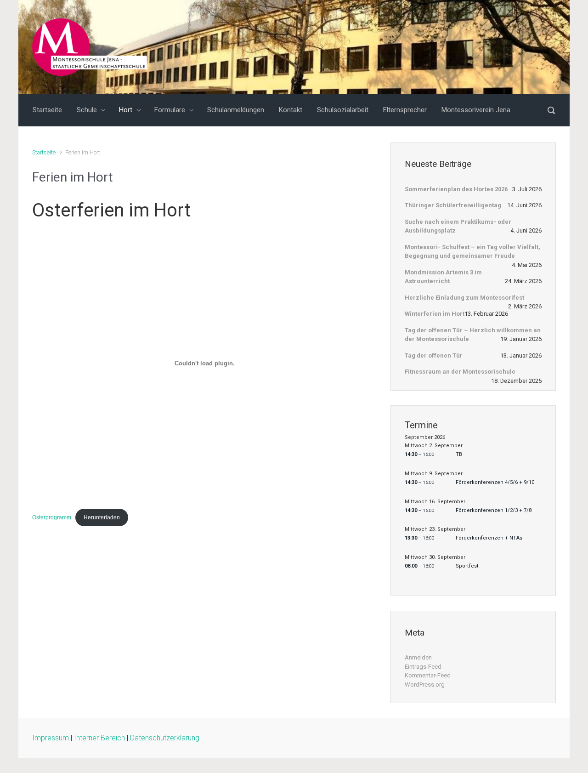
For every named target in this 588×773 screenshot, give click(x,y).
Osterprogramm (51, 517)
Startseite (44, 152)
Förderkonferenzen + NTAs (489, 538)
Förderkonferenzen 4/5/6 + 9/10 (495, 482)
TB (459, 454)
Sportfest (467, 566)
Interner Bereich (99, 737)
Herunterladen (102, 517)
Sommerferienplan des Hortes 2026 (456, 189)
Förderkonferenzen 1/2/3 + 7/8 (493, 510)
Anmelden (418, 657)
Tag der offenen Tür (434, 355)
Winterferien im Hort (434, 313)
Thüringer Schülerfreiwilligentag (453, 205)
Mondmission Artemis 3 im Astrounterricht (443, 277)
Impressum (50, 737)
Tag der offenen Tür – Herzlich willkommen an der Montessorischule (473, 335)
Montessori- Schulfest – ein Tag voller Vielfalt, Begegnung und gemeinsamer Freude (472, 252)
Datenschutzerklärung (164, 737)
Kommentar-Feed (428, 675)
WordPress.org (425, 684)
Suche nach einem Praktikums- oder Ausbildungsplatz (458, 226)
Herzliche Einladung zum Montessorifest (464, 297)
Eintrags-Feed (423, 666)
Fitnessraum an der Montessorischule (460, 371)
